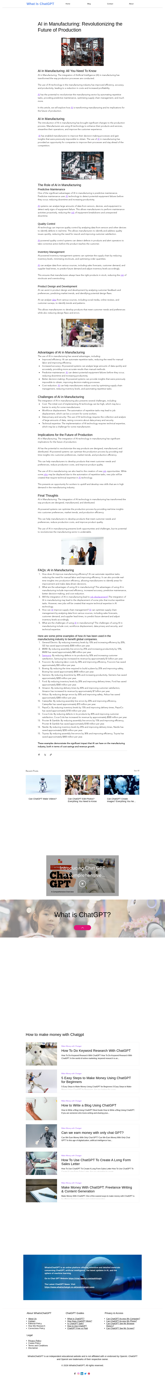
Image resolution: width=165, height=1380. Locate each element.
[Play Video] (82, 883)
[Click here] (82, 927)
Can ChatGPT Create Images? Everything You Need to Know (121, 800)
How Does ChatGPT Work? (79, 1321)
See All (136, 771)
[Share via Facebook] (39, 755)
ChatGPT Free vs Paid (77, 1328)
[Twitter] (85, 1373)
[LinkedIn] (82, 1373)
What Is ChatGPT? (75, 1319)
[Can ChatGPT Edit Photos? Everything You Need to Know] (82, 785)
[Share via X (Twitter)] (45, 755)
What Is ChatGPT (40, 4)
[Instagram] (78, 1373)
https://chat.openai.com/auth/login (85, 1278)
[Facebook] (75, 1373)
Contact (31, 1321)
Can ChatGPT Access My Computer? (123, 1319)
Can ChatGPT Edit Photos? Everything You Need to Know (82, 800)
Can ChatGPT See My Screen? (120, 1328)
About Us (32, 1319)
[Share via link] (51, 755)
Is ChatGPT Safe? (75, 1323)
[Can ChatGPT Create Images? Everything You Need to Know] (121, 785)
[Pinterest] (89, 1373)
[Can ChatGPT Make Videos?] (43, 785)
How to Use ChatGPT (77, 1326)
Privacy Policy (34, 1341)
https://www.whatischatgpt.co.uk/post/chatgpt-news (69, 1287)
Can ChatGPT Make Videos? (43, 799)
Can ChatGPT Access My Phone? (121, 1321)
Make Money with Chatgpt (71, 1046)
